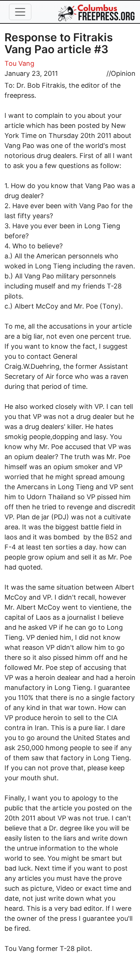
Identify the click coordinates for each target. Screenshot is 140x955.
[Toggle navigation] (20, 12)
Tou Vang (19, 63)
